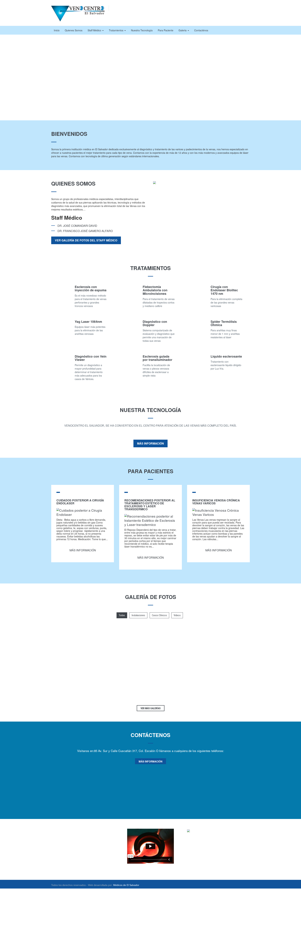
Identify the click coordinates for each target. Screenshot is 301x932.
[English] (222, 8)
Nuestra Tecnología (142, 30)
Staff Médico (95, 30)
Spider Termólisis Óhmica (224, 323)
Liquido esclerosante (226, 356)
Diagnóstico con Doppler (155, 323)
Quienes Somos (73, 30)
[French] (226, 8)
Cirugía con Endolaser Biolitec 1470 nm (224, 290)
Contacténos (201, 30)
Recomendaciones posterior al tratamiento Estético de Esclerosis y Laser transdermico (149, 505)
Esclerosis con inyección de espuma (90, 289)
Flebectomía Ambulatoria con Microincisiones (155, 290)
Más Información (150, 443)
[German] (229, 8)
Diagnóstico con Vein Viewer (90, 358)
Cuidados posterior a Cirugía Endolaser (80, 502)
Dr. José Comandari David (77, 226)
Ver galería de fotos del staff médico (86, 240)
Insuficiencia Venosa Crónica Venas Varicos (216, 502)
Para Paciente (165, 30)
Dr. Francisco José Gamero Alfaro (85, 231)
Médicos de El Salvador (126, 885)
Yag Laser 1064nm (88, 321)
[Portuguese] (233, 8)
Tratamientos (116, 30)
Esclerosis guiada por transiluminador (157, 358)
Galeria (183, 30)
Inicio (57, 30)
